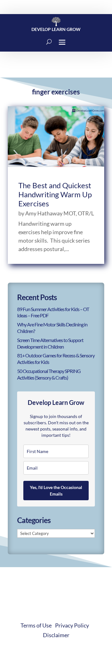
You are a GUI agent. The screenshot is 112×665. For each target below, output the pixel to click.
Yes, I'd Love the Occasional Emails (56, 490)
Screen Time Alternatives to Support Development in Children (50, 343)
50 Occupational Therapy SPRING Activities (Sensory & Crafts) (49, 374)
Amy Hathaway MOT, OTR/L (59, 213)
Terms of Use (36, 625)
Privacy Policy (72, 625)
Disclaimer (56, 635)
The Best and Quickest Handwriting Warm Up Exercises (55, 194)
